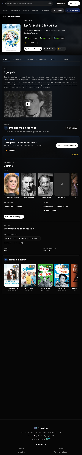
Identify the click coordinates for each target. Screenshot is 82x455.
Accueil (21, 449)
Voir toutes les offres (65, 145)
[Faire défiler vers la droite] (77, 184)
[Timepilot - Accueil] (2, 3)
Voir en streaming (34, 49)
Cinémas (26, 10)
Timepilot (43, 428)
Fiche (7, 59)
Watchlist (50, 49)
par (69, 155)
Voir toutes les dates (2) (13, 243)
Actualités (45, 10)
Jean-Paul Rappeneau (34, 30)
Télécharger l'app (60, 452)
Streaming (74, 10)
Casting (30, 59)
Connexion (61, 3)
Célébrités (15, 10)
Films (5, 10)
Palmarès (35, 10)
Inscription (74, 3)
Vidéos (53, 59)
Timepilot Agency (43, 436)
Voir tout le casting (12, 217)
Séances (59, 10)
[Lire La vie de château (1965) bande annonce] (28, 104)
